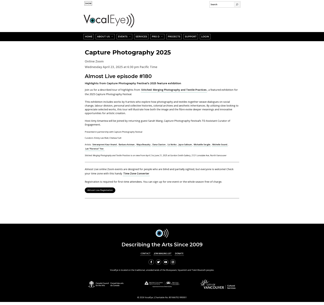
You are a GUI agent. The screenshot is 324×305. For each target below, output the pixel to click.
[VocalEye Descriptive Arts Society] (109, 20)
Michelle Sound (219, 144)
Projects (174, 36)
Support (191, 36)
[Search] (237, 4)
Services (141, 36)
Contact (145, 253)
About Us (106, 37)
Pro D (158, 37)
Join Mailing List (162, 253)
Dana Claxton (159, 144)
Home (88, 36)
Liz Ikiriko (172, 144)
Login (205, 36)
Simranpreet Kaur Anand (104, 144)
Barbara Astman (127, 144)
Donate (179, 253)
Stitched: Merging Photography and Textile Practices (174, 89)
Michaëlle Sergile (202, 144)
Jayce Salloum (185, 144)
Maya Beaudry (143, 144)
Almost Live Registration (100, 190)
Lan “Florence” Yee (94, 148)
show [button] (88, 3)
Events (125, 37)
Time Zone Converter (136, 173)
